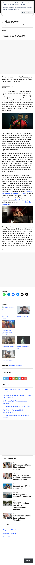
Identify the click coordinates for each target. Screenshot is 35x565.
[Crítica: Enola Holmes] (8, 354)
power (13, 365)
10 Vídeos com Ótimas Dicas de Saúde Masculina (22, 518)
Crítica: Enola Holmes (7, 360)
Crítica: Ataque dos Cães (8, 346)
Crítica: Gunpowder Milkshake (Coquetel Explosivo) (7, 332)
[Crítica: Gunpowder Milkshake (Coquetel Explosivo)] (8, 324)
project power (19, 365)
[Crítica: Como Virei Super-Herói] (23, 310)
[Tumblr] (19, 378)
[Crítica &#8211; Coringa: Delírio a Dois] (23, 340)
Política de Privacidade (13, 9)
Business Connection (9, 533)
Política (15, 473)
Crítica (15, 483)
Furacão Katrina (20, 200)
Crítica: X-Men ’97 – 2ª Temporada (21, 487)
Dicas (14, 462)
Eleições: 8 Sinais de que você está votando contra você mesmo (22, 478)
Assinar (28, 561)
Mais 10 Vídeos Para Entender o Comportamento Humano (21, 506)
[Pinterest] (25, 378)
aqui (5, 98)
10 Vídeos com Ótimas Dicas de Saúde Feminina (22, 467)
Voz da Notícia (7, 537)
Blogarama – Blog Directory (11, 530)
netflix (10, 365)
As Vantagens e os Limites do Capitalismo (22, 496)
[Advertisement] (17, 57)
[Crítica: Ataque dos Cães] (8, 340)
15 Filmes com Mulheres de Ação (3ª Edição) (17, 406)
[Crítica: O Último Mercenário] (8, 310)
